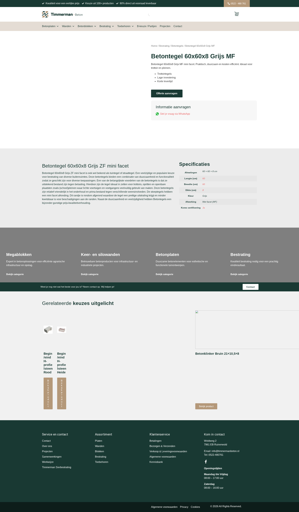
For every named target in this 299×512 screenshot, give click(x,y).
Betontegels (177, 46)
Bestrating (105, 26)
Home (154, 46)
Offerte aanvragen (166, 93)
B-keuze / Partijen (147, 26)
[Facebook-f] (206, 461)
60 (203, 178)
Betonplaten (48, 26)
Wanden (66, 26)
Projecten (165, 26)
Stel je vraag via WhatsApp (175, 113)
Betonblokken (85, 26)
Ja (203, 207)
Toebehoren (124, 26)
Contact (177, 26)
